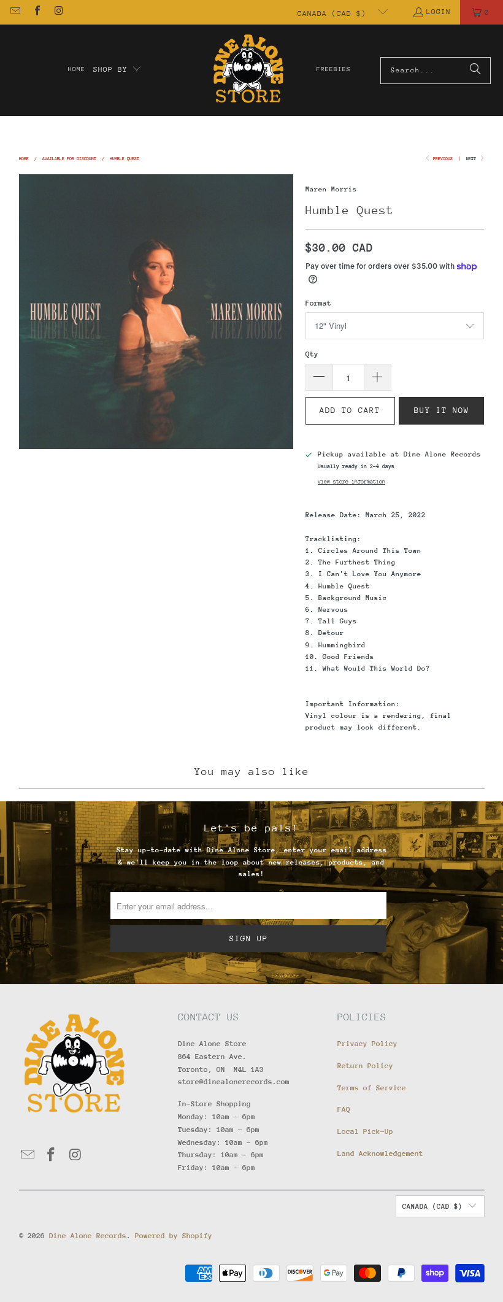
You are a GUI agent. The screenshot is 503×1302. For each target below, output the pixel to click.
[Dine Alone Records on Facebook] (36, 12)
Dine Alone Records (87, 1235)
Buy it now (441, 410)
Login (438, 11)
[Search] (475, 70)
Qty (311, 354)
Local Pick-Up (365, 1131)
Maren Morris (331, 189)
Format (318, 303)
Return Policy (365, 1065)
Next (472, 158)
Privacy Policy (367, 1043)
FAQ (343, 1109)
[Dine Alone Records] (248, 70)
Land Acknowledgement (380, 1153)
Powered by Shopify (173, 1235)
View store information (351, 481)
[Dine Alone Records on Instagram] (58, 12)
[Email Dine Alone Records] (14, 12)
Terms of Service (371, 1088)
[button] (117, 69)
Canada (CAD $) (334, 13)
